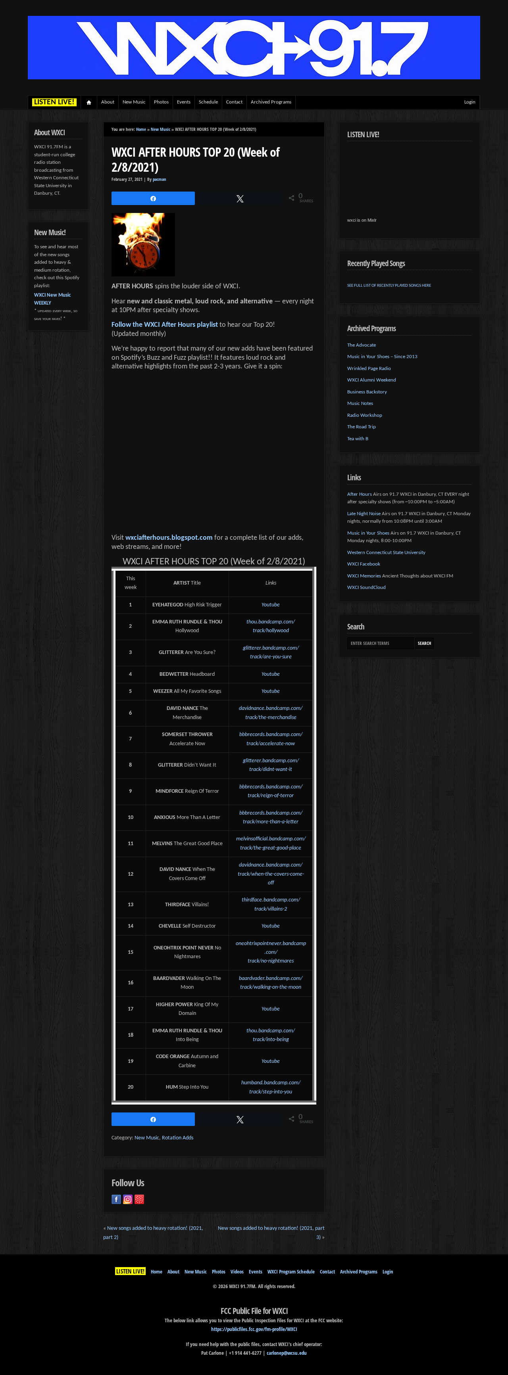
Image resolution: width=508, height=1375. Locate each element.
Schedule (208, 102)
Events (183, 102)
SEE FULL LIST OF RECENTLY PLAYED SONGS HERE (389, 286)
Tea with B (357, 438)
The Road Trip (361, 427)
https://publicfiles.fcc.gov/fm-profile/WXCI (254, 1329)
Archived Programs (271, 102)
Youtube (271, 605)
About (107, 102)
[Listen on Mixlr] (139, 1199)
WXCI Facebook (363, 564)
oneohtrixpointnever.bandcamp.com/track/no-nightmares (271, 953)
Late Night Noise (364, 513)
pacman (159, 179)
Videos (237, 1271)
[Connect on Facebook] (116, 1199)
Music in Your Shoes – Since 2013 (382, 356)
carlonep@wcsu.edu (287, 1352)
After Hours (359, 494)
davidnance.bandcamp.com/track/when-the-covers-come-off (271, 874)
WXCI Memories (364, 576)
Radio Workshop (364, 415)
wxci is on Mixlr (362, 220)
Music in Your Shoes (368, 533)
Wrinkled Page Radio (369, 368)
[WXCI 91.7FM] (254, 78)
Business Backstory (367, 392)
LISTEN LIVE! (130, 1271)
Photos (161, 102)
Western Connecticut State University (386, 552)
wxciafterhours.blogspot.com (169, 538)
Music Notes (360, 403)
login (469, 102)
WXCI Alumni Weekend (371, 380)
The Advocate (361, 345)
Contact (234, 102)
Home (89, 102)
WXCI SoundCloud (366, 587)
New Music (134, 102)
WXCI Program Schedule (291, 1271)
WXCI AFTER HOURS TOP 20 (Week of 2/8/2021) (195, 159)
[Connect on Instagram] (128, 1199)
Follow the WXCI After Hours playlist (165, 325)
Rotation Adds (177, 1138)
